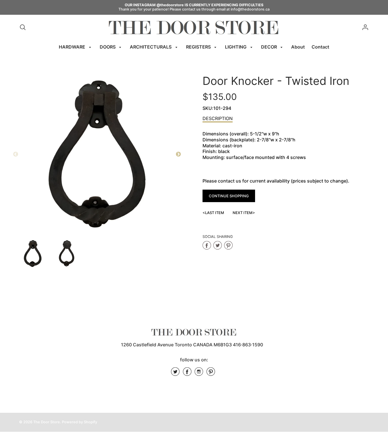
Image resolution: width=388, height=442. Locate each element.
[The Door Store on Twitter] (175, 373)
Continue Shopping (229, 196)
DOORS (108, 47)
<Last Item (213, 212)
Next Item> (244, 212)
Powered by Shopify (79, 422)
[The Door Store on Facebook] (187, 373)
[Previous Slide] (15, 154)
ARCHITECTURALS (151, 47)
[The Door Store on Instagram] (199, 373)
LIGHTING (236, 47)
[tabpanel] (32, 253)
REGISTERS (199, 47)
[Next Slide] (178, 154)
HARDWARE (72, 47)
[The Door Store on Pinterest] (210, 373)
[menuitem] (76, 47)
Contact (320, 47)
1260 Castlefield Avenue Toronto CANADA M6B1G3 (176, 344)
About (298, 47)
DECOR (269, 47)
